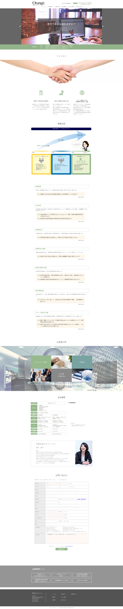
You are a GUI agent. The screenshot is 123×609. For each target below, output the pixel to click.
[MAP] (38, 598)
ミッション (54, 594)
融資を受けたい (39, 169)
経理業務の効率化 (77, 165)
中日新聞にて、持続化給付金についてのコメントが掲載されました (56, 46)
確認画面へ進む (61, 549)
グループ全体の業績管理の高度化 (81, 164)
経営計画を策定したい (52, 528)
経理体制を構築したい (40, 164)
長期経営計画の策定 (78, 169)
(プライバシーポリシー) (69, 546)
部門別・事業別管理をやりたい (54, 530)
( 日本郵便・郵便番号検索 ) (81, 499)
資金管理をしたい (58, 169)
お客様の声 (63, 594)
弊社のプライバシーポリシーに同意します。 (62, 546)
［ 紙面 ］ (70, 46)
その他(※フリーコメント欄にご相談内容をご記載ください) (75, 531)
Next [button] (102, 26)
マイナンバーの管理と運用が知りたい (55, 531)
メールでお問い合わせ (42, 433)
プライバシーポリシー (53, 607)
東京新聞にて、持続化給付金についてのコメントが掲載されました (56, 48)
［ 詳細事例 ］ (70, 45)
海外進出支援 (57, 168)
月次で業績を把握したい (41, 165)
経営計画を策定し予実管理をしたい (61, 165)
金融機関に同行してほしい (41, 168)
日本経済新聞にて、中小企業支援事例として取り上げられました (56, 45)
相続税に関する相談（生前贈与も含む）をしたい (73, 528)
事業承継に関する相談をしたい (70, 530)
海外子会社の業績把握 (78, 168)
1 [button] (59, 43)
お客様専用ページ (74, 594)
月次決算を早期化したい (52, 527)
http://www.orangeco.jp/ (57, 433)
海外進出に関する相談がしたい (70, 527)
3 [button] (63, 43)
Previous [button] (20, 26)
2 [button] (61, 43)
